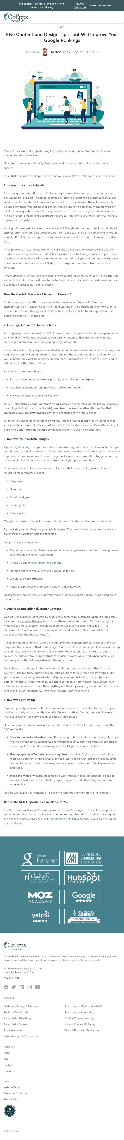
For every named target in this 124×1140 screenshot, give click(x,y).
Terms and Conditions (16, 1093)
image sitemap (32, 579)
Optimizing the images (18, 447)
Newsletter (10, 1070)
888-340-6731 (104, 5)
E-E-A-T (100, 625)
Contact (8, 1064)
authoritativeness (31, 621)
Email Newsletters (14, 1030)
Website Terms (12, 1087)
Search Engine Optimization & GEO (83, 1006)
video (112, 237)
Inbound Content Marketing (79, 1024)
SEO (62, 27)
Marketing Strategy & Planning (21, 1006)
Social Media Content (16, 1024)
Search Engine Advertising (79, 1012)
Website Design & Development (21, 1036)
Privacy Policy (11, 1099)
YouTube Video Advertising (79, 1018)
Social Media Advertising (17, 1018)
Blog (6, 1058)
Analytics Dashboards (16, 1012)
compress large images (48, 562)
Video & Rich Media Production (81, 1030)
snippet (8, 232)
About (7, 1052)
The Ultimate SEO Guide (64, 819)
